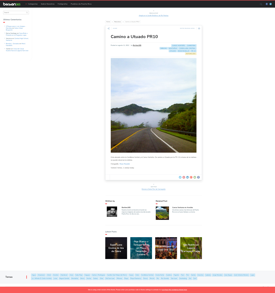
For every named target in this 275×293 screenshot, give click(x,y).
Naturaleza (117, 22)
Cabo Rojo (78, 275)
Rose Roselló (183, 51)
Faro (182, 275)
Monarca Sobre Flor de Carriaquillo (154, 189)
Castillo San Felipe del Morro (117, 275)
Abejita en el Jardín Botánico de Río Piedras (153, 16)
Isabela (208, 275)
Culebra (169, 275)
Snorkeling (183, 278)
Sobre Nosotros (48, 4)
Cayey (131, 275)
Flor (187, 275)
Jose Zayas (228, 275)
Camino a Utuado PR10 (134, 37)
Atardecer (64, 275)
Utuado (173, 51)
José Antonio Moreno (241, 275)
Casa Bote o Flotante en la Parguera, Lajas (17, 34)
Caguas (87, 275)
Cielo (137, 275)
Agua (34, 275)
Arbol (49, 275)
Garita (193, 275)
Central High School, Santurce (17, 39)
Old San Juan (110, 278)
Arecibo (55, 275)
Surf (194, 278)
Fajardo (176, 275)
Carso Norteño (178, 45)
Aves (71, 275)
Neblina (163, 48)
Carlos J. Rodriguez (98, 275)
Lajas (252, 275)
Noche (89, 278)
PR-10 (193, 51)
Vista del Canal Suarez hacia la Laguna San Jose (17, 50)
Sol (190, 278)
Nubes (95, 278)
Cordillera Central (187, 48)
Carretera (191, 45)
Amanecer (41, 275)
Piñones (119, 278)
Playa (126, 278)
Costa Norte (160, 275)
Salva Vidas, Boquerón (14, 29)
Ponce (145, 278)
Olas (101, 278)
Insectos (200, 275)
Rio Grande (165, 278)
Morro (82, 278)
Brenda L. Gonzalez (12, 44)
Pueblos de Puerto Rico (81, 4)
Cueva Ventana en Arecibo (182, 207)
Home (108, 22)
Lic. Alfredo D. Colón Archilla (41, 278)
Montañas (173, 48)
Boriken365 (137, 45)
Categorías (33, 4)
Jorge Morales (217, 275)
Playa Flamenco (135, 278)
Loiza (55, 278)
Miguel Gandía (64, 278)
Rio (158, 278)
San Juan (174, 278)
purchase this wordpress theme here (174, 290)
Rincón (152, 278)
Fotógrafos (63, 4)
